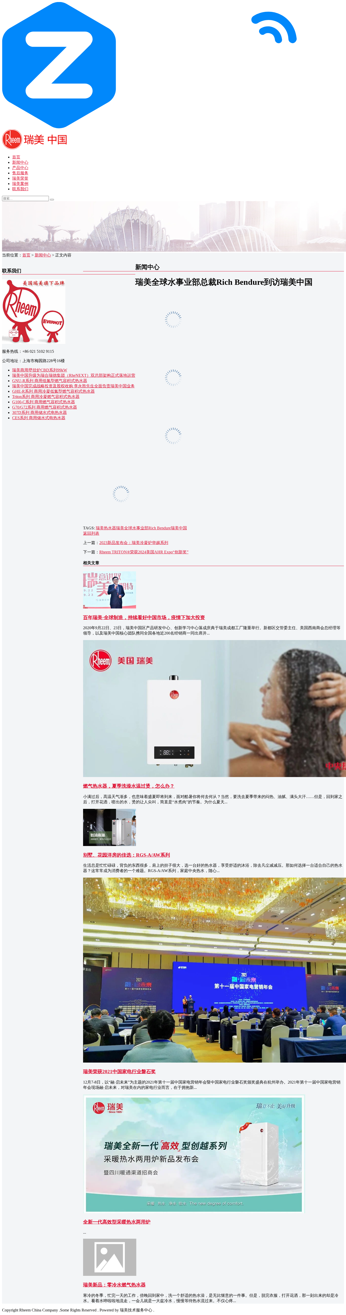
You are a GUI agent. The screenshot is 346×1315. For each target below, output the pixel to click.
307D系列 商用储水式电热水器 (39, 412)
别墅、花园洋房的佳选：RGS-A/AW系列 (126, 855)
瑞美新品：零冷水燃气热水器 (114, 1284)
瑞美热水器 (106, 528)
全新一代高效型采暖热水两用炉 (116, 1222)
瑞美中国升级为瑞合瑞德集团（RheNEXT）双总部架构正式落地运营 (73, 375)
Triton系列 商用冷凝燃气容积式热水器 (46, 396)
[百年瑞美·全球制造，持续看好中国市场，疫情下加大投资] (109, 607)
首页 (16, 157)
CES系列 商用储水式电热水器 (38, 418)
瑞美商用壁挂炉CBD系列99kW (39, 370)
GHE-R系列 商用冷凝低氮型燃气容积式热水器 (53, 391)
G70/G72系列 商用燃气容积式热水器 (44, 407)
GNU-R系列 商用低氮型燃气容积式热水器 (49, 381)
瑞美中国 (179, 528)
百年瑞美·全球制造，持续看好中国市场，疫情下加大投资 (144, 617)
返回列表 (91, 533)
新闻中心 (20, 162)
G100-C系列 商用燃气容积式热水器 (43, 402)
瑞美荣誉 (20, 178)
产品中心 (20, 168)
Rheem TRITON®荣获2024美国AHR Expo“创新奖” (143, 552)
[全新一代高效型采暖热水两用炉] (194, 1212)
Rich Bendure (159, 528)
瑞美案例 (20, 183)
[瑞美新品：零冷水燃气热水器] (109, 1274)
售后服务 (20, 173)
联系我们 (20, 189)
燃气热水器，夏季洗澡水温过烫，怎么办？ (129, 786)
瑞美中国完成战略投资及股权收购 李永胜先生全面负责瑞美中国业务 (73, 386)
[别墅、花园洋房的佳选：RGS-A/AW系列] (109, 844)
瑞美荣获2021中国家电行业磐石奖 (119, 1071)
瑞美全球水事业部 (132, 528)
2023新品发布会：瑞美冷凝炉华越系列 (133, 543)
